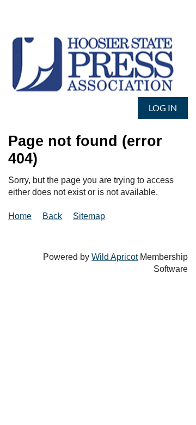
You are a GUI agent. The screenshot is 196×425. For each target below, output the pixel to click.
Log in (163, 107)
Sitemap (89, 216)
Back (52, 216)
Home (20, 216)
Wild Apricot (114, 257)
